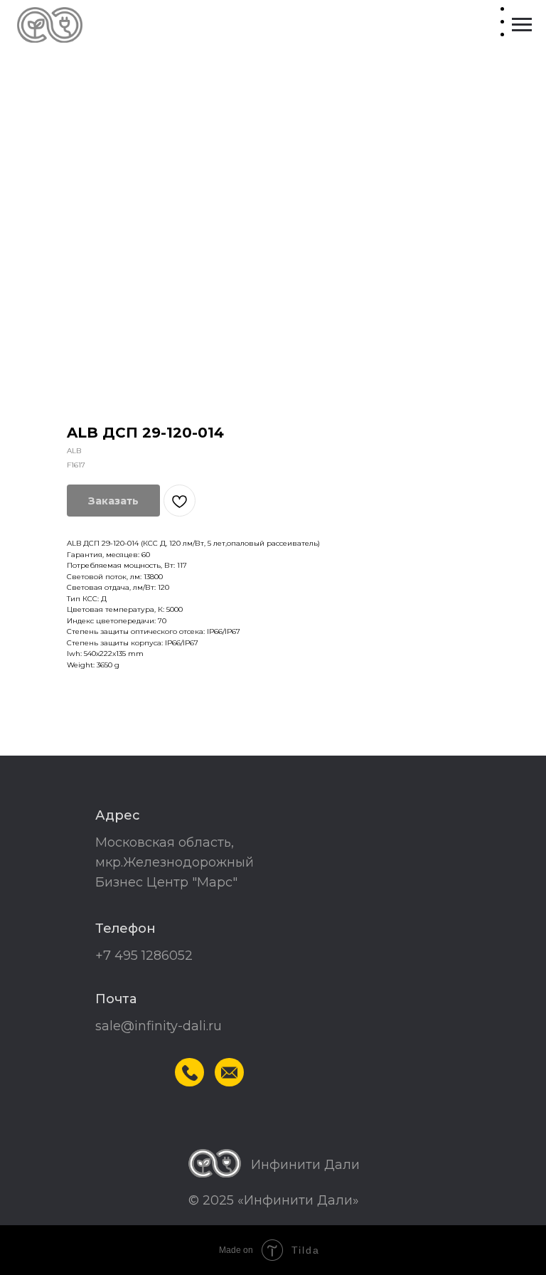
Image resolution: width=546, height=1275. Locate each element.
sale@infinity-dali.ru (158, 1026)
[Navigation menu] (522, 25)
